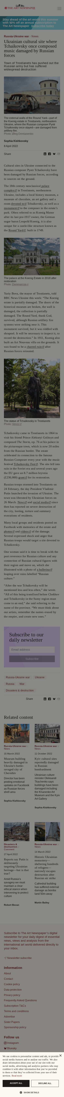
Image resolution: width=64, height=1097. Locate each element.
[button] (31, 1092)
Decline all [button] (44, 1083)
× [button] (60, 1055)
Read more (17, 1076)
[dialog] (32, 1074)
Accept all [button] (16, 1083)
